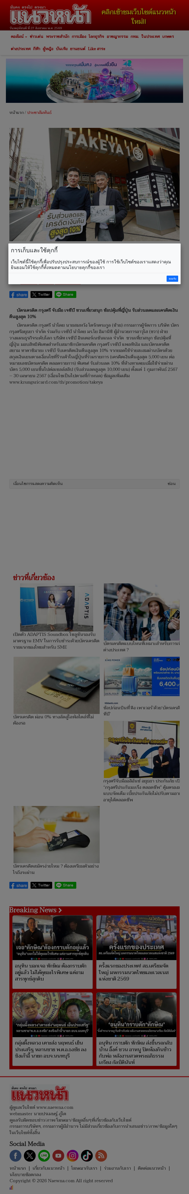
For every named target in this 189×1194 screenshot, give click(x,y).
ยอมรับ (172, 278)
